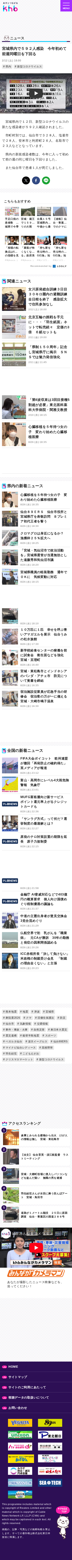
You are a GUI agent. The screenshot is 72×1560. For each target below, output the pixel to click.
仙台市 (9, 1023)
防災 (62, 1017)
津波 (36, 1011)
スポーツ (50, 1035)
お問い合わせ (17, 1407)
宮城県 (49, 1011)
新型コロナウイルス (29, 66)
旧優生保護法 (45, 1017)
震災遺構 (11, 1035)
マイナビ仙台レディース (20, 1047)
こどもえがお (30, 1053)
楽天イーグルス (37, 1041)
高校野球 (47, 1047)
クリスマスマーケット (19, 1059)
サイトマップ (17, 1377)
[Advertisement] (36, 384)
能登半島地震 (30, 1035)
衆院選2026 (12, 1017)
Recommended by (41, 266)
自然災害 (39, 1029)
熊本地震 (11, 1011)
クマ (28, 1017)
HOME (13, 1366)
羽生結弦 (11, 1053)
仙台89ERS (60, 1041)
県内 (8, 66)
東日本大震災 (58, 1029)
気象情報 (25, 1023)
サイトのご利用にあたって (27, 1387)
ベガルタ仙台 (13, 1041)
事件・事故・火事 (16, 1029)
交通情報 (42, 1023)
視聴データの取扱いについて (28, 1397)
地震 (25, 1011)
